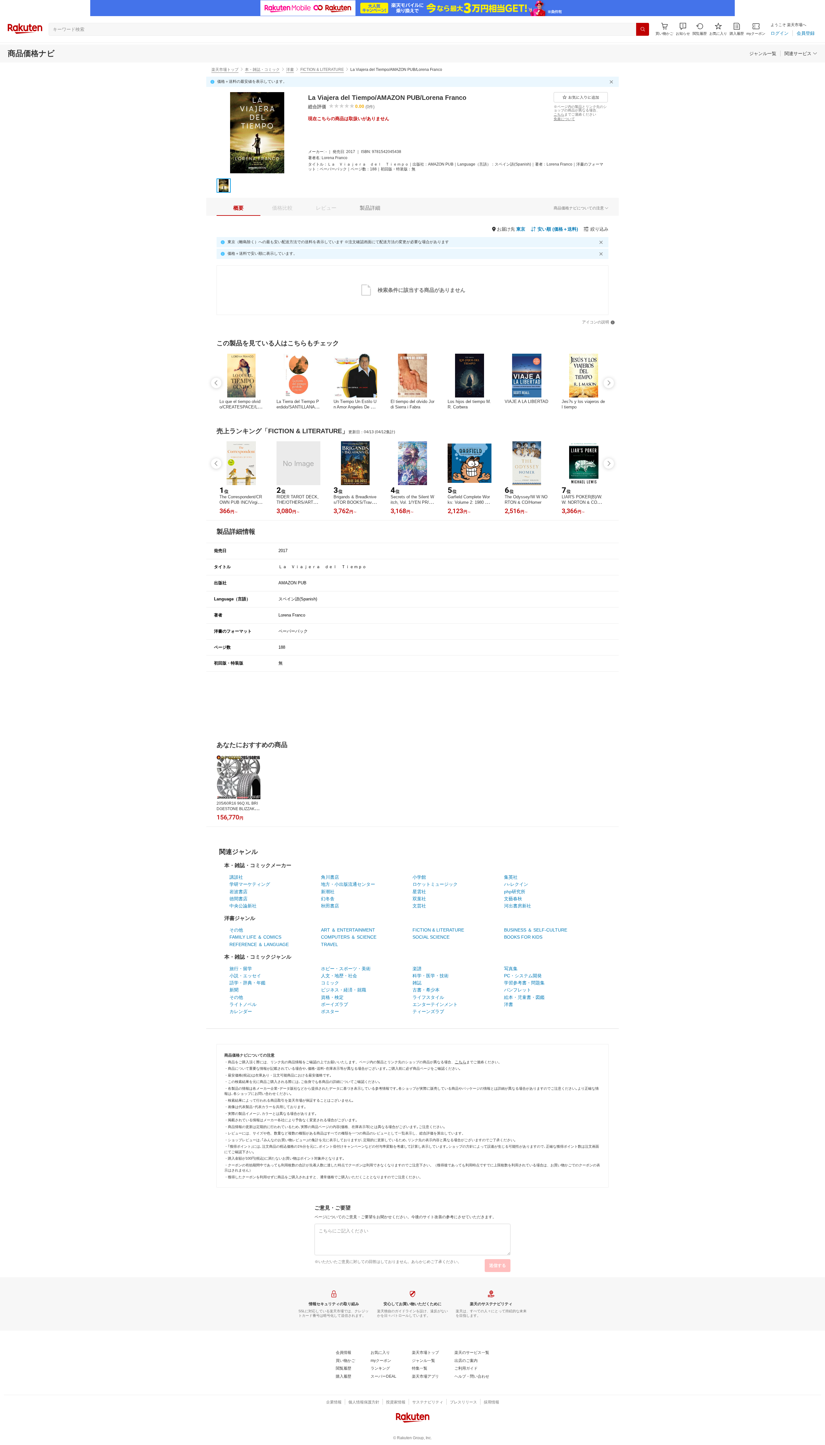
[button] (683, 29)
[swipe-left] (216, 383)
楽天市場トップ (224, 69)
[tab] (238, 208)
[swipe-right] (609, 383)
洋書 (290, 69)
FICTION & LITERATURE (322, 69)
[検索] (642, 29)
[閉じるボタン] (612, 82)
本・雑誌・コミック (262, 69)
